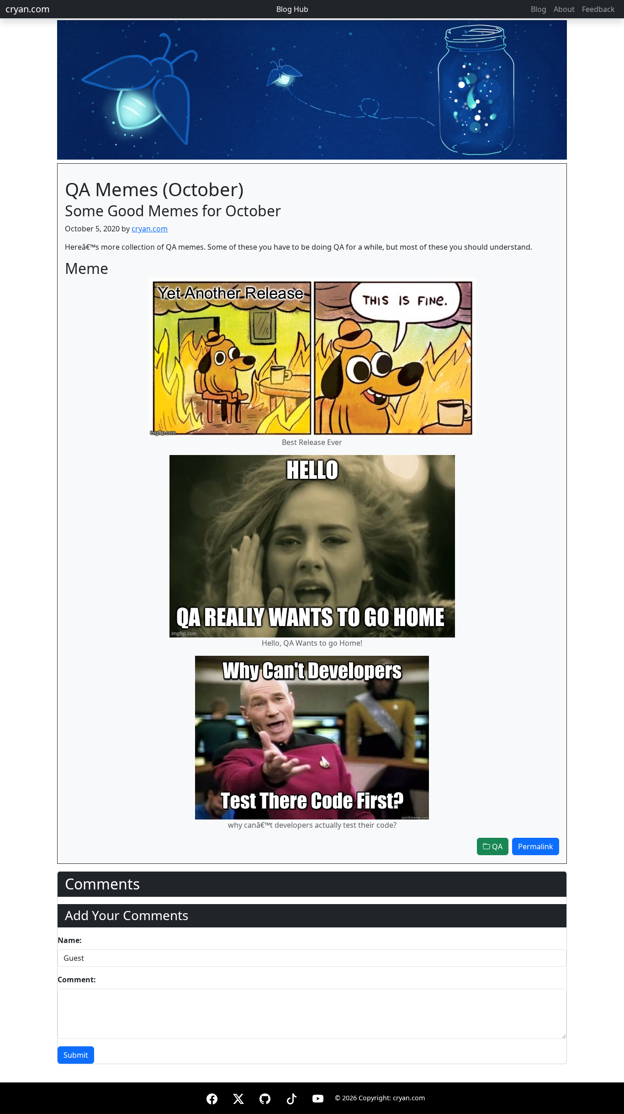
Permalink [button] (535, 846)
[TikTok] (291, 1097)
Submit (75, 1055)
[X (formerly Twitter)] (238, 1097)
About (564, 9)
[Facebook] (211, 1097)
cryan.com (27, 9)
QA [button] (496, 846)
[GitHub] (264, 1097)
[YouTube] (317, 1097)
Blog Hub (292, 9)
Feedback (598, 9)
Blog (538, 9)
